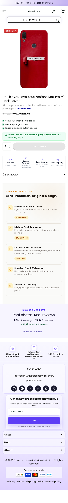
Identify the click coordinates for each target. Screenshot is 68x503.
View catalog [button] (6, 11)
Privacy (11, 481)
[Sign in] (55, 11)
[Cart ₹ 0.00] (64, 10)
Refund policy (53, 481)
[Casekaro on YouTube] (30, 388)
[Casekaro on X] (54, 388)
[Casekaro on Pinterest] (22, 388)
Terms (20, 481)
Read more (24, 108)
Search (57, 20)
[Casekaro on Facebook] (38, 388)
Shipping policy (34, 481)
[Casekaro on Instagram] (14, 388)
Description (11, 174)
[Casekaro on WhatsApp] (46, 388)
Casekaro (34, 369)
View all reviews (34, 331)
